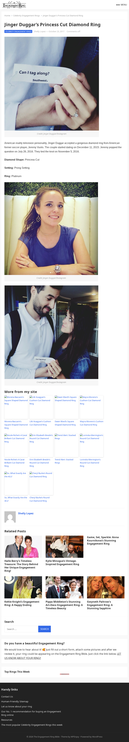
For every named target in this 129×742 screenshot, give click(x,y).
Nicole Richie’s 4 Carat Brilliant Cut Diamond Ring (14, 463)
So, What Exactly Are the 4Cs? (15, 499)
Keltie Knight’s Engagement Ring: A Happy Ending (21, 603)
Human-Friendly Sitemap (14, 701)
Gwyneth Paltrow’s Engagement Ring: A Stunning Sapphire (100, 605)
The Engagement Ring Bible (46, 736)
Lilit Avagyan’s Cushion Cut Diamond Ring (40, 423)
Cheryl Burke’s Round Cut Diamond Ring (40, 499)
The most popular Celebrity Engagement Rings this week (31, 724)
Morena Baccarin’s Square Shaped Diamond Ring (16, 424)
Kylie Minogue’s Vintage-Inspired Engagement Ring (62, 562)
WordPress (97, 736)
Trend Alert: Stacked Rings (64, 461)
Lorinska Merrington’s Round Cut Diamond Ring (90, 463)
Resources (6, 719)
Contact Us (7, 696)
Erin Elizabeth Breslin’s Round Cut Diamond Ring (40, 463)
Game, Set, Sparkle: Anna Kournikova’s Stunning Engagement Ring (103, 540)
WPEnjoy (75, 736)
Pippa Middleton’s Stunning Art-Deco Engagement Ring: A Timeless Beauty (64, 605)
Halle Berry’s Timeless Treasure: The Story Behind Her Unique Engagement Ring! (21, 565)
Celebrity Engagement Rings (26, 15)
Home (7, 15)
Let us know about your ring (16, 706)
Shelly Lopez (40, 31)
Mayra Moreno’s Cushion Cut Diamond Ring (91, 423)
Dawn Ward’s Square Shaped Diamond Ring (65, 423)
